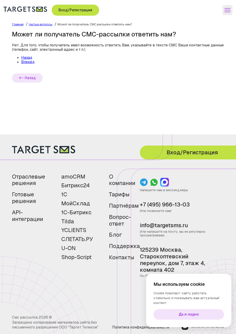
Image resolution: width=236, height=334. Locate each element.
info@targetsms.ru (164, 225)
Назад (30, 77)
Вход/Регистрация (75, 10)
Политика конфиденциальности (140, 327)
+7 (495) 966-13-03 (165, 204)
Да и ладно (189, 314)
